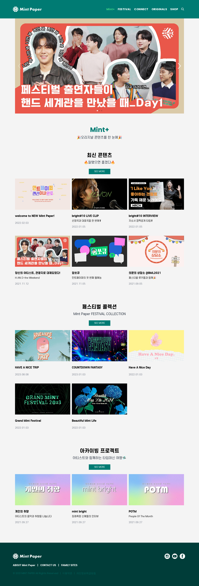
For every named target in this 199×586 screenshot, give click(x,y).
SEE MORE (99, 171)
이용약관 (67, 573)
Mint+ (110, 9)
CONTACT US (48, 565)
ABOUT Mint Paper (24, 565)
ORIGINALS (159, 9)
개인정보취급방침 (86, 573)
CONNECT (141, 9)
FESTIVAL (124, 9)
